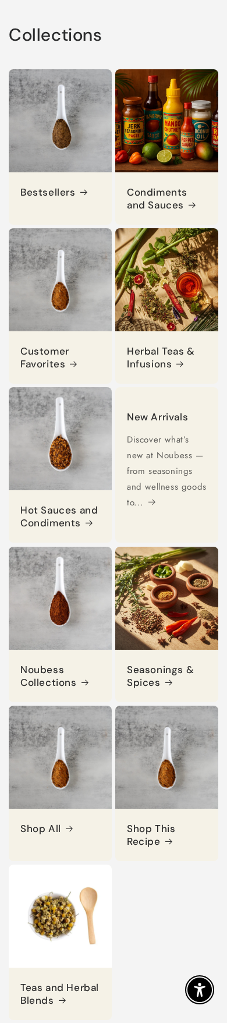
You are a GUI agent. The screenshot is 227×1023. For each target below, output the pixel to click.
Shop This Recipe (151, 835)
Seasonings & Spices (160, 676)
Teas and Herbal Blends (59, 994)
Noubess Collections (48, 676)
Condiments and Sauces (157, 198)
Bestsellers (48, 192)
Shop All (40, 828)
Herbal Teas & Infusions (161, 357)
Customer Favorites (44, 357)
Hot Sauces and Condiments (59, 516)
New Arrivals (157, 416)
